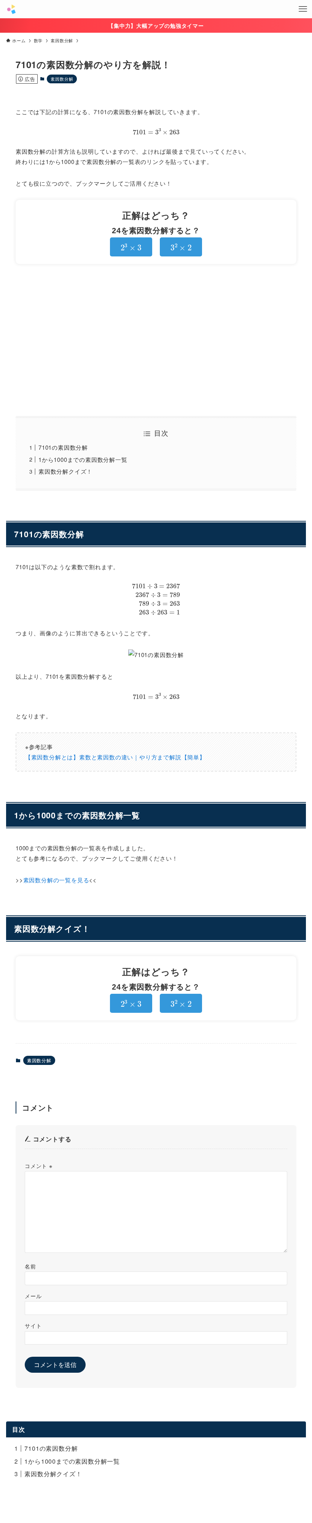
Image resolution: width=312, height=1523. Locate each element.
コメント (39, 1166)
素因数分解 (62, 79)
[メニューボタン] (303, 9)
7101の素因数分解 (63, 447)
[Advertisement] (156, 340)
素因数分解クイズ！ (65, 471)
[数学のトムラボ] (11, 9)
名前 (30, 1266)
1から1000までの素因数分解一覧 (82, 459)
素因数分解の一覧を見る (56, 880)
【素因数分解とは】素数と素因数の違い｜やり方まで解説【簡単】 (115, 757)
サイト (33, 1325)
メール (33, 1296)
